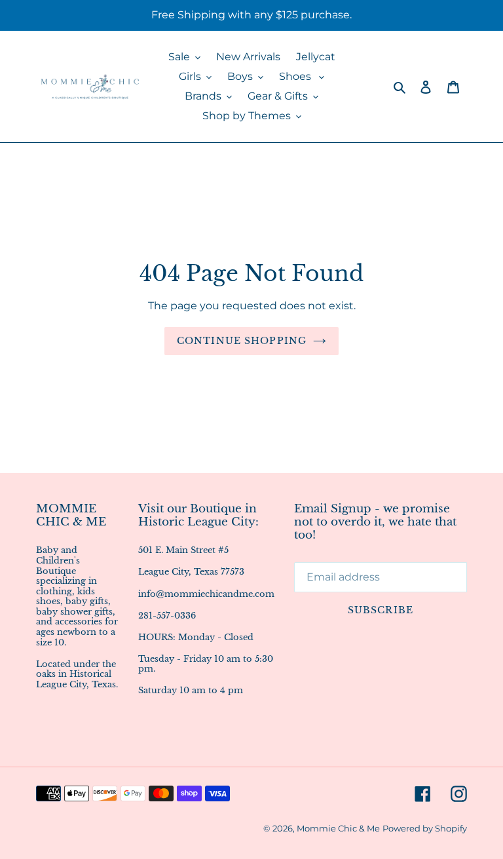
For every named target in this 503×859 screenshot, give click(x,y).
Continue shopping (242, 341)
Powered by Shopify (424, 828)
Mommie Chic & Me (338, 828)
